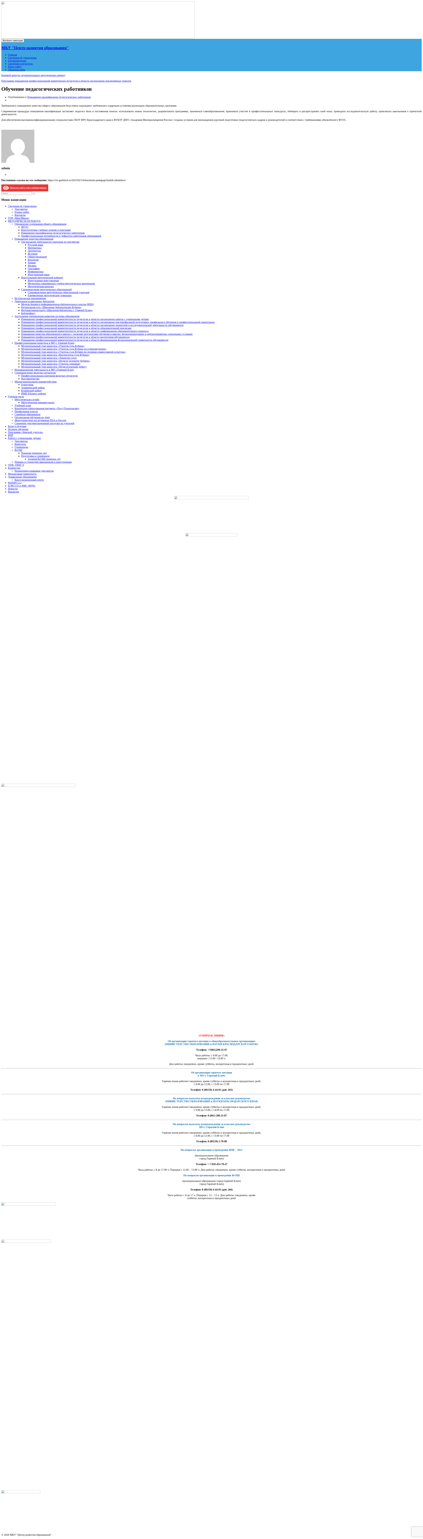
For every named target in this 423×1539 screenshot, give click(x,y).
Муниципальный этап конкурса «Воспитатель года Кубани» (55, 354)
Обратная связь (16, 69)
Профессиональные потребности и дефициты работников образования (61, 235)
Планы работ (22, 212)
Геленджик (27, 384)
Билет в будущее (17, 426)
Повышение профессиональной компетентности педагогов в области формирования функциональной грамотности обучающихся (94, 340)
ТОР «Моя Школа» (18, 218)
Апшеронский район (33, 387)
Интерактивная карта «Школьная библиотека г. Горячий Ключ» (57, 310)
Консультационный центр (29, 479)
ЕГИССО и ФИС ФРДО (21, 485)
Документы (21, 209)
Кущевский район (31, 390)
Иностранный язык (39, 274)
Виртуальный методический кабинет (42, 277)
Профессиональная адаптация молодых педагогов (49, 375)
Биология (33, 259)
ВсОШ (18, 450)
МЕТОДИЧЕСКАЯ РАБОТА (24, 221)
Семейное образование (27, 414)
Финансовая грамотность (22, 473)
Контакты (20, 215)
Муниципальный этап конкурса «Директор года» (49, 357)
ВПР (10, 435)
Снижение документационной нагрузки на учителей (44, 423)
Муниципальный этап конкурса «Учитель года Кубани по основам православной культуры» (73, 352)
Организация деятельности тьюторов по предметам (50, 241)
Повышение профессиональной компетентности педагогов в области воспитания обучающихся (75, 337)
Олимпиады (21, 447)
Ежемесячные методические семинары (50, 295)
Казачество (14, 468)
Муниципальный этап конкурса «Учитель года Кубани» (53, 346)
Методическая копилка (41, 286)
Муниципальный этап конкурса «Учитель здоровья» (50, 363)
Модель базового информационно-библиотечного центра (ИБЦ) (57, 304)
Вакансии (13, 491)
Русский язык (35, 244)
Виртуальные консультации (43, 280)
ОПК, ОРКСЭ (16, 465)
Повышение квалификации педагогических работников (59, 97)
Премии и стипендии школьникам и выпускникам (43, 462)
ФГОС (25, 227)
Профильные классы (26, 411)
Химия (32, 262)
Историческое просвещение (30, 298)
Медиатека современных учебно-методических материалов (61, 283)
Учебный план (23, 405)
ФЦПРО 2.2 (14, 482)
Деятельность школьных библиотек (35, 301)
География (33, 268)
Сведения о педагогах (20, 63)
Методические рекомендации (37, 402)
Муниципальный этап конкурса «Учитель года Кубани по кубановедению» (64, 349)
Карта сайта (14, 66)
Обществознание (37, 256)
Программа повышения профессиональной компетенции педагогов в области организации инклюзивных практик (66, 80)
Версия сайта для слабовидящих (28, 187)
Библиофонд (28, 313)
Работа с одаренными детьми (24, 438)
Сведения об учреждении (22, 57)
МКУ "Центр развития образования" (35, 48)
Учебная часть (16, 396)
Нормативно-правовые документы (34, 470)
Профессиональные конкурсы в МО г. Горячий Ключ (44, 343)
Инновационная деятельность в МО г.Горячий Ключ (44, 369)
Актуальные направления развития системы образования (47, 316)
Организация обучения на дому (32, 417)
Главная (12, 54)
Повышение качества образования (34, 238)
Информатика (35, 271)
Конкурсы (20, 444)
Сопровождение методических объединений (46, 289)
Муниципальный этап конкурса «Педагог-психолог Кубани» (55, 360)
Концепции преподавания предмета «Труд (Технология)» (47, 408)
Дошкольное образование (22, 476)
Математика (34, 247)
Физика (32, 265)
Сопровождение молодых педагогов (35, 372)
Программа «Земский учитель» (25, 432)
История (32, 253)
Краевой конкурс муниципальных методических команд (33, 75)
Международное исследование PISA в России (40, 420)
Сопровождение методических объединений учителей (58, 292)
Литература (34, 250)
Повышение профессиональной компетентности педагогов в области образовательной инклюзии (76, 328)
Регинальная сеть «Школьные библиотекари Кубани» (51, 307)
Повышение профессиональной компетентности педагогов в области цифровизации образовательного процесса (85, 331)
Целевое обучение (18, 429)
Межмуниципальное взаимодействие (36, 381)
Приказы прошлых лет (34, 453)
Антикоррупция (17, 60)
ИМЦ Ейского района (33, 393)
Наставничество (30, 378)
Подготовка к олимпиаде (35, 456)
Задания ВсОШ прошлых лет (44, 459)
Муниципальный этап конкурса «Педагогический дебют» (54, 366)
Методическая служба (27, 399)
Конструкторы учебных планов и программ (46, 230)
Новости (13, 488)
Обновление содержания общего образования (40, 224)
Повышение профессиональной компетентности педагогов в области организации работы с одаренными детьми (85, 319)
